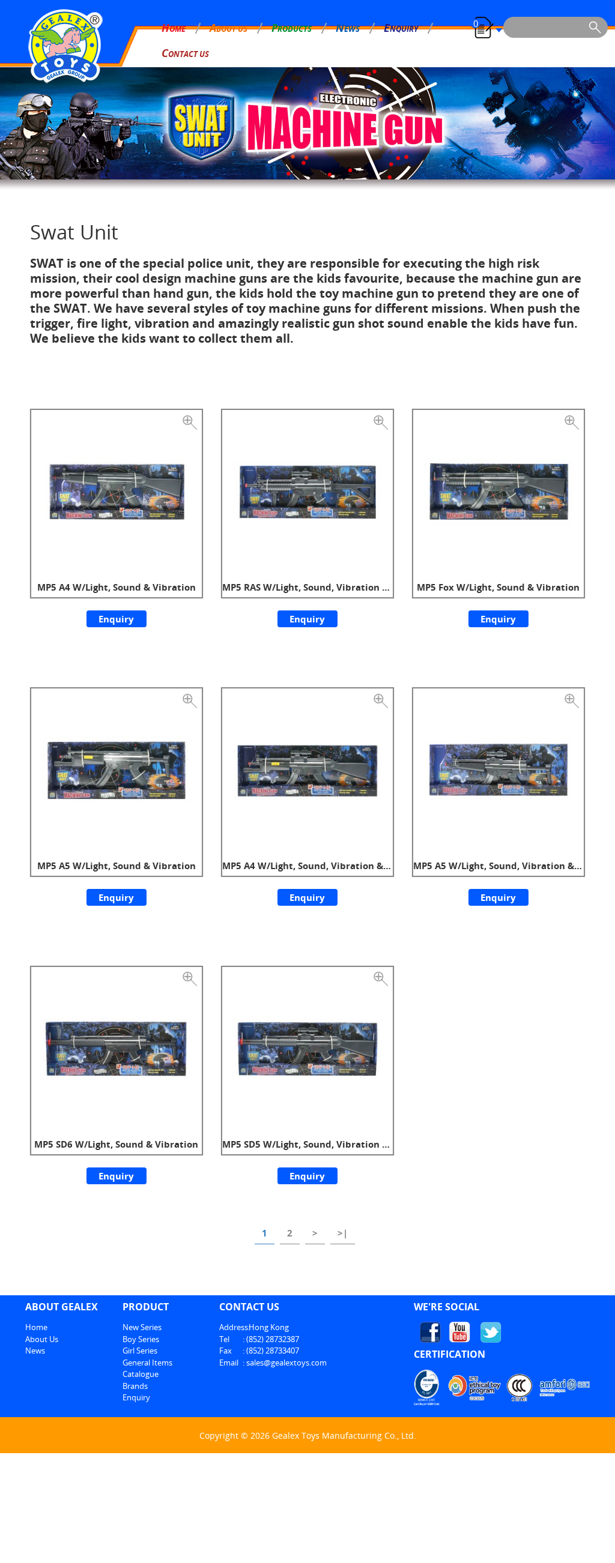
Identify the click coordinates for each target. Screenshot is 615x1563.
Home (36, 1327)
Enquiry (116, 619)
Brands (135, 1386)
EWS (348, 27)
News (35, 1350)
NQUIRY (401, 27)
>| (343, 1233)
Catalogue (141, 1374)
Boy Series (141, 1339)
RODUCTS (291, 27)
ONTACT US (185, 53)
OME (174, 27)
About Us (41, 1339)
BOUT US (228, 27)
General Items (147, 1362)
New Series (142, 1327)
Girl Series (140, 1350)
